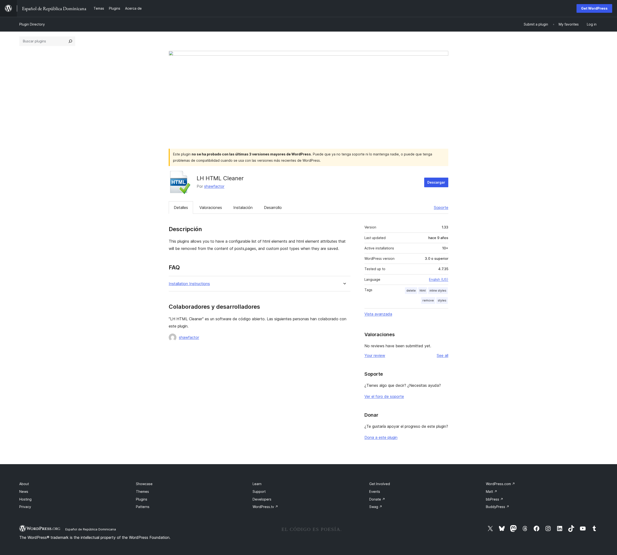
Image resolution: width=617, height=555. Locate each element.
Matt (491, 491)
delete (411, 290)
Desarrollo (273, 207)
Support (259, 491)
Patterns (142, 507)
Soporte (441, 207)
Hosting (25, 499)
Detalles (181, 207)
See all (442, 355)
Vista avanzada (378, 314)
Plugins (141, 499)
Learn (257, 484)
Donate (377, 499)
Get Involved (379, 484)
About (24, 484)
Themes (142, 491)
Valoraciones (210, 207)
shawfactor (214, 186)
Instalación (243, 207)
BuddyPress (497, 507)
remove (428, 300)
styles (442, 300)
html (423, 290)
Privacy (25, 507)
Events (374, 491)
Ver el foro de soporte (384, 396)
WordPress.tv (265, 507)
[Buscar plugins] (70, 41)
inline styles (437, 290)
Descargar (436, 182)
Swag (375, 507)
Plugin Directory (32, 24)
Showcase (144, 484)
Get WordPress (594, 8)
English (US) (438, 279)
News (23, 491)
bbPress (494, 499)
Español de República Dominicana (90, 529)
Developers (262, 499)
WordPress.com (500, 484)
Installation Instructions (189, 283)
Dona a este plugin (380, 437)
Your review (374, 355)
